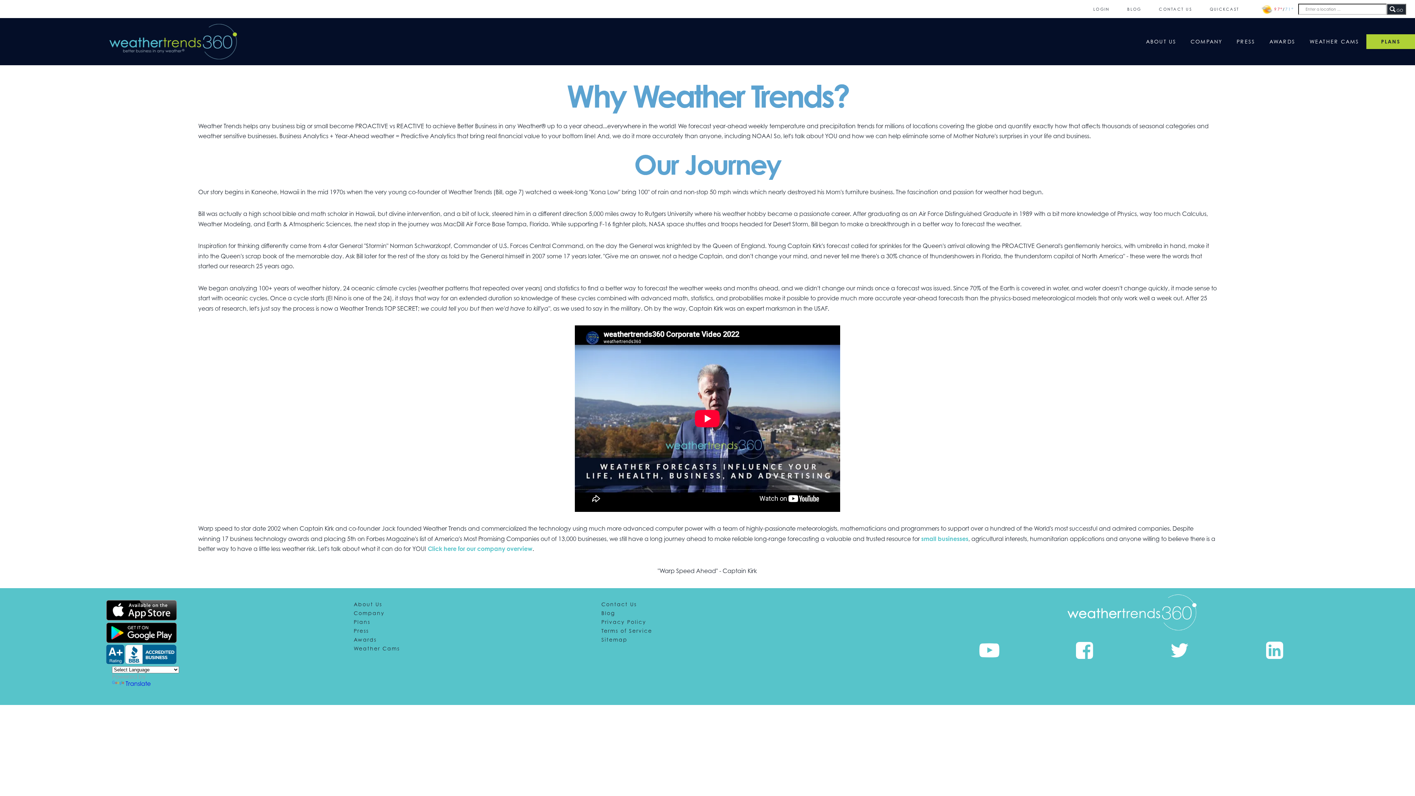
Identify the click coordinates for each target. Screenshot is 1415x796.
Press (1246, 41)
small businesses (944, 538)
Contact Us (1175, 9)
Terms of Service (626, 631)
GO (1399, 10)
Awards (1282, 41)
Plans (362, 622)
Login (1101, 9)
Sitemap (614, 639)
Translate (138, 683)
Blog (1134, 9)
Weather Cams (1334, 41)
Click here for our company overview (480, 548)
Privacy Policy (623, 622)
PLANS (1390, 41)
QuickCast (1224, 9)
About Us (1161, 41)
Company (1207, 41)
